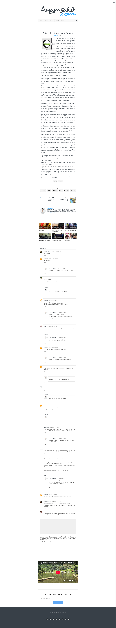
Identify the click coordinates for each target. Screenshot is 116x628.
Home (52, 612)
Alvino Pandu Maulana (48, 387)
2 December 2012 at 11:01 (56, 501)
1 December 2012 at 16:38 (61, 312)
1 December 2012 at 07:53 (53, 277)
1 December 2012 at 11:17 (53, 347)
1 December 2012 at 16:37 (58, 387)
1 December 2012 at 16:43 (61, 337)
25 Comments (69, 28)
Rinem (45, 512)
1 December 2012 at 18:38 (54, 448)
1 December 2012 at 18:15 (53, 406)
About (58, 612)
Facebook (43, 190)
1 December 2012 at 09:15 (52, 326)
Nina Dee (46, 326)
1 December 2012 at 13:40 (61, 290)
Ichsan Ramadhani (47, 251)
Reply (45, 255)
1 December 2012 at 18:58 (61, 438)
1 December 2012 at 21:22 (53, 494)
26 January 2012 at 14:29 (56, 251)
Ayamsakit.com (56, 624)
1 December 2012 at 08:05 (53, 300)
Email (61, 190)
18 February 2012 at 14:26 (61, 268)
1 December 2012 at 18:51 (61, 396)
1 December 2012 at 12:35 (53, 366)
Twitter (49, 190)
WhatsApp (55, 190)
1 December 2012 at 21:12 (51, 457)
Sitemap (64, 612)
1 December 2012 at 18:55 (61, 417)
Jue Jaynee (46, 277)
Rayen (45, 457)
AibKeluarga (60, 181)
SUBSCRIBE (58, 602)
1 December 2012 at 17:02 (61, 377)
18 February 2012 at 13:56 (53, 258)
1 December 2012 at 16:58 (61, 357)
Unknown (46, 300)
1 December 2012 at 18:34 (54, 427)
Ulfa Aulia (46, 366)
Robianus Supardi (47, 501)
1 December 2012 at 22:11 (61, 478)
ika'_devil (46, 258)
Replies (46, 265)
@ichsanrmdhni (53, 212)
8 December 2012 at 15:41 (51, 512)
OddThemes (58, 625)
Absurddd (56, 35)
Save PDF (73, 190)
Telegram (67, 190)
